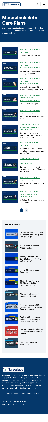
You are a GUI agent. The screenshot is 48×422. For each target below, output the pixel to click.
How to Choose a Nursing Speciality (30, 271)
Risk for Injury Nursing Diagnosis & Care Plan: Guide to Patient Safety (32, 135)
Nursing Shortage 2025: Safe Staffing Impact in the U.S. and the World (30, 259)
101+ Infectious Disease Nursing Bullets (29, 247)
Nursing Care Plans (26, 52)
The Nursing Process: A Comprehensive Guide (29, 295)
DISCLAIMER (27, 393)
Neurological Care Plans (28, 194)
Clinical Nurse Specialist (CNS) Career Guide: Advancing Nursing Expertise (29, 284)
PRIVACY (17, 393)
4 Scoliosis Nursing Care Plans (32, 104)
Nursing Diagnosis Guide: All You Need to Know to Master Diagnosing (31, 331)
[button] (37, 4)
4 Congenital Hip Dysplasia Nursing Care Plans (31, 72)
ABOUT (10, 393)
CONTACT (37, 393)
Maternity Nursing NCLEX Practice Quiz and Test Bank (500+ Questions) (31, 307)
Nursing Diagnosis (26, 129)
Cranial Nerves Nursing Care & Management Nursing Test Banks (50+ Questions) (31, 235)
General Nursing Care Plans (29, 124)
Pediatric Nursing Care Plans (30, 68)
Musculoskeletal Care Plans (30, 50)
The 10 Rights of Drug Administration (28, 343)
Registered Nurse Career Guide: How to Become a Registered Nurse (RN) (30, 319)
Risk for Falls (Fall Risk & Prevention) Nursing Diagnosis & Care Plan (32, 169)
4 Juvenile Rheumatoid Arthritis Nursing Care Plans (31, 88)
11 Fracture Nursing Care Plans (32, 55)
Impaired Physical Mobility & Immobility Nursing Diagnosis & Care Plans (32, 151)
